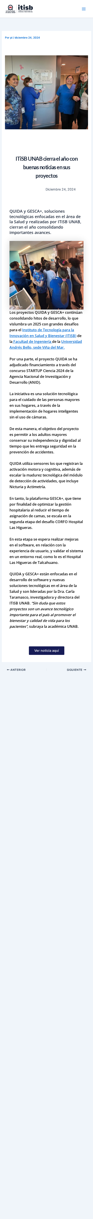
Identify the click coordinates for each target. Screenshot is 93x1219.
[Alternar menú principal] (83, 9)
